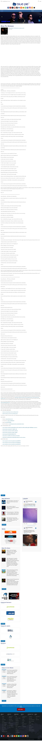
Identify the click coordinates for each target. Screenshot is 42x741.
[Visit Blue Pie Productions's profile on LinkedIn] (25, 502)
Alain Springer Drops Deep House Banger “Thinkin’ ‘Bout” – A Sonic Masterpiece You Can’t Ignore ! (13, 519)
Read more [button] (25, 507)
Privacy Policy (38, 716)
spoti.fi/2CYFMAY (8, 422)
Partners (3, 721)
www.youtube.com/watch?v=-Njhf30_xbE (10, 429)
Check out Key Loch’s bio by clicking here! (10, 413)
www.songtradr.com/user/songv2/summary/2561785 (11, 444)
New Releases (11, 725)
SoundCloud (24, 726)
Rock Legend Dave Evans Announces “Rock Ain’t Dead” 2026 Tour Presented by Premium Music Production (12, 679)
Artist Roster (10, 719)
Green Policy (4, 719)
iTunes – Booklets (18, 726)
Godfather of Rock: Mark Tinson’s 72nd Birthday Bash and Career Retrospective (12, 686)
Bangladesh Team (4, 731)
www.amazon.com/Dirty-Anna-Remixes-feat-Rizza (11, 435)
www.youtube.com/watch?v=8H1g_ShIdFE (10, 432)
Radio (23, 722)
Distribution (17, 722)
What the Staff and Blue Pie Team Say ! (31, 730)
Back (3, 495)
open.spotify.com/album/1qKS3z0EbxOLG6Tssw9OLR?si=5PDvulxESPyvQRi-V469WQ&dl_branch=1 (20, 427)
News (9, 722)
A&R (16, 716)
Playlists (23, 720)
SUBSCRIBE (20, 709)
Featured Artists (11, 720)
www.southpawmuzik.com (5, 402)
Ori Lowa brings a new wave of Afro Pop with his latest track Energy (12, 501)
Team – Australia (4, 724)
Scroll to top (39, 739)
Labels (23, 719)
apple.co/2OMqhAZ (11, 420)
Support (30, 725)
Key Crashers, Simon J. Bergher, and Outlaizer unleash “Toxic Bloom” (13, 507)
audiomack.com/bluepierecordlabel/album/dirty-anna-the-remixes (14, 437)
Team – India (4, 727)
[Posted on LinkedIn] (35, 501)
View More (4, 524)
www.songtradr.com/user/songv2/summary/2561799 (11, 442)
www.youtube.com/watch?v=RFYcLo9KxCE (10, 430)
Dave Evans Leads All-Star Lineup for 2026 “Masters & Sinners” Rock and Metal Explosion (12, 672)
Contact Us (30, 716)
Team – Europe (4, 725)
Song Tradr (37, 719)
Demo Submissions (31, 719)
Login (40, 1)
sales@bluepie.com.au (6, 1)
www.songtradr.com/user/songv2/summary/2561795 (11, 440)
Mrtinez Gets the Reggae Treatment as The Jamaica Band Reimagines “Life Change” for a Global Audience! (12, 552)
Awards (3, 716)
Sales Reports (17, 732)
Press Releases (4, 722)
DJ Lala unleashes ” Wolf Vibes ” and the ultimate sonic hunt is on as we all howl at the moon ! (13, 513)
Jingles (17, 728)
